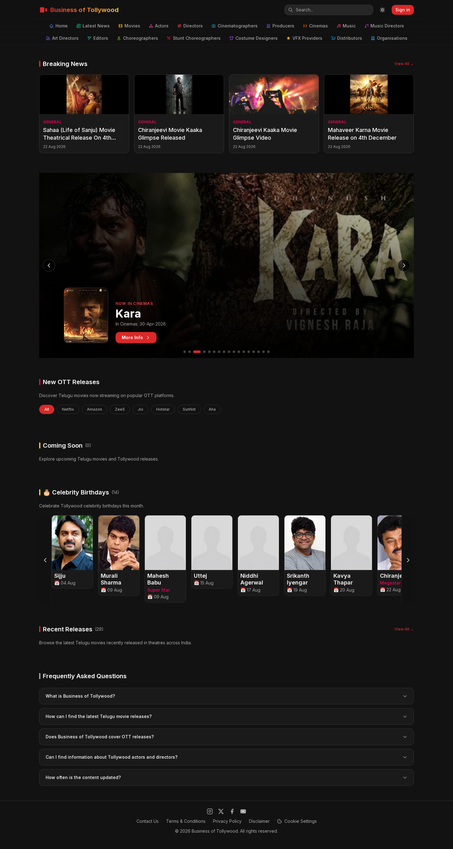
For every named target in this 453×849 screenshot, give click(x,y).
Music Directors (387, 25)
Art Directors (65, 38)
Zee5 (120, 409)
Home (61, 25)
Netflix (68, 409)
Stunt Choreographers (197, 38)
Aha (212, 409)
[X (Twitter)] (221, 811)
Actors (162, 25)
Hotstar (163, 409)
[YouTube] (243, 811)
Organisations (392, 38)
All (46, 409)
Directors (193, 25)
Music (349, 25)
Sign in (402, 9)
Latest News (96, 25)
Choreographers (140, 38)
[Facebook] (232, 811)
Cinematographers (238, 25)
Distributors (349, 38)
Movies (132, 25)
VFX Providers (307, 38)
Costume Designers (256, 38)
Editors (100, 38)
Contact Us (148, 821)
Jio (140, 409)
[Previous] (45, 560)
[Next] (408, 560)
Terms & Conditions (186, 821)
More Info (132, 337)
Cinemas (318, 25)
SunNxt (189, 409)
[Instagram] (210, 811)
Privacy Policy (227, 821)
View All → (404, 63)
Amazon (94, 409)
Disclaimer (259, 821)
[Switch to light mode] (382, 9)
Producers (283, 25)
